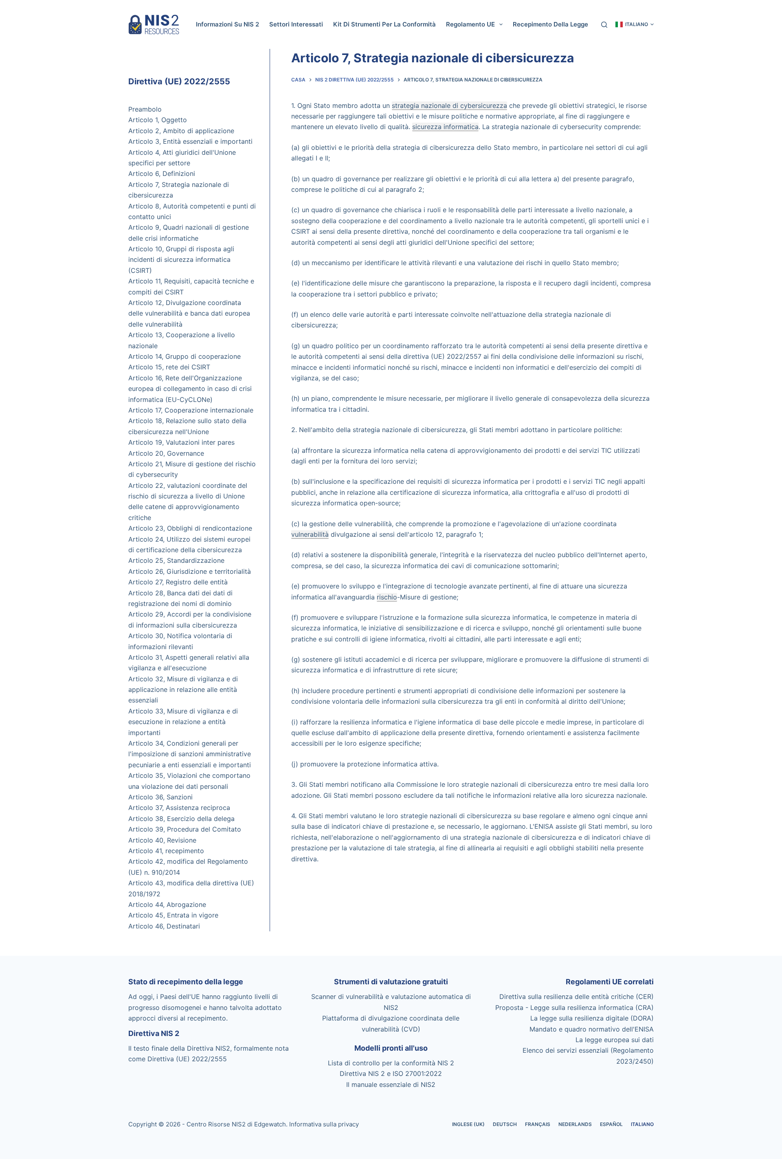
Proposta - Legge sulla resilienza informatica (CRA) (574, 1007)
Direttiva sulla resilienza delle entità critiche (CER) (576, 996)
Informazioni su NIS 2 (227, 24)
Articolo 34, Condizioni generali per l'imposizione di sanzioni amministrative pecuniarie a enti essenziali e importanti (189, 754)
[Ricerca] (604, 25)
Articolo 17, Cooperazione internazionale (190, 410)
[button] (634, 24)
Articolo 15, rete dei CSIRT (169, 367)
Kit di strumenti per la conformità (384, 24)
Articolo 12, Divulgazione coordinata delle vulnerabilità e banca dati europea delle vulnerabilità (189, 313)
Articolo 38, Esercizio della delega (181, 818)
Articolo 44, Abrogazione (167, 904)
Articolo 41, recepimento (166, 851)
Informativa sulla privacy (324, 1124)
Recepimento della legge (550, 24)
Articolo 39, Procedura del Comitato (184, 829)
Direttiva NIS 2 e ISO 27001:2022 (391, 1073)
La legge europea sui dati (615, 1040)
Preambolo (145, 109)
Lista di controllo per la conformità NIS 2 (391, 1063)
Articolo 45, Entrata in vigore (173, 915)
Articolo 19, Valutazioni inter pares (181, 442)
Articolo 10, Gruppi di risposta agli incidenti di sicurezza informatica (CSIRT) (181, 259)
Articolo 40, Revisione (162, 840)
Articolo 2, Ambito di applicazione (181, 131)
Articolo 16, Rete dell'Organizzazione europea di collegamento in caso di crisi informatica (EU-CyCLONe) (190, 389)
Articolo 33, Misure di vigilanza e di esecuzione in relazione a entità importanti (183, 722)
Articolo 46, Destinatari (164, 926)
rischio (387, 597)
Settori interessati (296, 24)
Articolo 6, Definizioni (161, 173)
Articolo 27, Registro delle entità (178, 582)
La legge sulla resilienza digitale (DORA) (592, 1018)
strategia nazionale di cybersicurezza (449, 105)
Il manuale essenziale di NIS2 (390, 1084)
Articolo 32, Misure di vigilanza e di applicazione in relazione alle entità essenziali (183, 690)
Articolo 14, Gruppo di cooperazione (184, 356)
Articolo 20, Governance (166, 453)
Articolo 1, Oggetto (157, 120)
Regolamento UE (470, 24)
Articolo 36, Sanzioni (160, 797)
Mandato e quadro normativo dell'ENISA (591, 1029)
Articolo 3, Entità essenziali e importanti (190, 141)
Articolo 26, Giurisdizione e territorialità (189, 571)
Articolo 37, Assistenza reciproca (179, 807)
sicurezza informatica (445, 127)
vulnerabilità (310, 534)
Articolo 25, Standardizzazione (176, 560)
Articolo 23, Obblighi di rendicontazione (190, 528)
